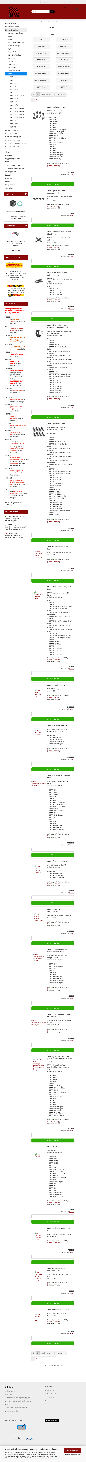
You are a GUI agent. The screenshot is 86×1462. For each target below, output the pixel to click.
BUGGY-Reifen (10, 162)
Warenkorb (50, 1401)
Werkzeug (8, 178)
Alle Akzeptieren (72, 1450)
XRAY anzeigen (15, 77)
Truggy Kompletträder (13, 165)
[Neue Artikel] (26, 226)
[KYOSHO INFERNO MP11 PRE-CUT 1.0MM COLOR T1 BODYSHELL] (16, 233)
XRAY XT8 (13, 121)
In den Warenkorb (53, 184)
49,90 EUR (16, 250)
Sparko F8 (11, 64)
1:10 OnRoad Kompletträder (15, 168)
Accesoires (9, 188)
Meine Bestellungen (53, 1394)
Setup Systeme (10, 185)
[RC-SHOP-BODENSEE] (13, 13)
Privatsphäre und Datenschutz (17, 1408)
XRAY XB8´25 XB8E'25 (17, 114)
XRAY (10, 74)
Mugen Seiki (12, 52)
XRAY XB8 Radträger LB (56, 685)
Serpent (11, 61)
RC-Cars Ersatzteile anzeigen (17, 33)
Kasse (49, 1404)
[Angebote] (26, 194)
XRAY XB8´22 (14, 105)
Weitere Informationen (72, 1455)
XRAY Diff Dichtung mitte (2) (57, 861)
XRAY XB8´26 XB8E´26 (17, 118)
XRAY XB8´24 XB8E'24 (17, 111)
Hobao (10, 39)
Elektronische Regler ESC (14, 137)
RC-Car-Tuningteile (11, 130)
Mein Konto (50, 1391)
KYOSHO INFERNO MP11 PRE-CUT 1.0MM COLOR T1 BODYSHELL (16, 243)
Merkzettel (50, 1397)
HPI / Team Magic (14, 46)
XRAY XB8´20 (14, 102)
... (46, 100)
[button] (76, 8)
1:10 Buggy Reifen (11, 172)
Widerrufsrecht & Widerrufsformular (19, 1401)
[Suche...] (52, 11)
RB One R (11, 58)
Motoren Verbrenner (12, 140)
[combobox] (47, 94)
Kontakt (9, 1394)
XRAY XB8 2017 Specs (17, 96)
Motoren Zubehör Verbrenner (15, 143)
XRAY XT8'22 (14, 124)
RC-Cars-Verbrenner (12, 27)
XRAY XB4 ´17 (14, 89)
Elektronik (8, 155)
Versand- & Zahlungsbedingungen (18, 1398)
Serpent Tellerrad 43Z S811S (16, 212)
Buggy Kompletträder (12, 159)
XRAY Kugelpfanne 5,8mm (57, 107)
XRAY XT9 (13, 127)
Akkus (7, 152)
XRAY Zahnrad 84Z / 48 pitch (58, 1309)
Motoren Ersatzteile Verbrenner (12, 148)
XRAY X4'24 (13, 83)
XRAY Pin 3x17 (52, 1147)
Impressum (11, 1391)
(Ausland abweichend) (53, 165)
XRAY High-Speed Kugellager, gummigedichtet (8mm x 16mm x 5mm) (59, 1059)
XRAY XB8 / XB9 (15, 93)
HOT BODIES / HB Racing (16, 42)
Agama (10, 36)
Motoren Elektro (11, 133)
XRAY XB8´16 (14, 99)
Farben (7, 182)
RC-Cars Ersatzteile (11, 30)
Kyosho (10, 49)
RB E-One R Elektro (14, 55)
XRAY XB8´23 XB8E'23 (17, 108)
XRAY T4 (12, 80)
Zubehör (8, 175)
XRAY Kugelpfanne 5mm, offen (58, 424)
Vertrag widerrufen (52, 1420)
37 (50, 100)
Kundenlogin (70, 2)
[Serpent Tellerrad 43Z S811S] (16, 203)
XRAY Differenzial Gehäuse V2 (58, 725)
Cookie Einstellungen (14, 1411)
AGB (8, 1404)
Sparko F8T (12, 67)
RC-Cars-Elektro (10, 23)
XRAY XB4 (13, 86)
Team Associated (14, 71)
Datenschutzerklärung (45, 1458)
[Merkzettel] (65, 8)
